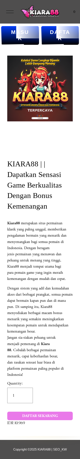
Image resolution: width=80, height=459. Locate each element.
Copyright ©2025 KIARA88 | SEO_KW (40, 449)
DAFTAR (60, 35)
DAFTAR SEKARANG (40, 416)
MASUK (20, 35)
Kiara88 (13, 223)
